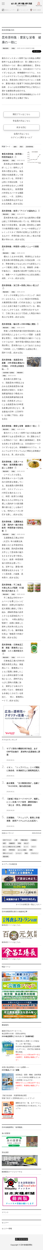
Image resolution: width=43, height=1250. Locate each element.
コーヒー (18, 853)
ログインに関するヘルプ (21, 137)
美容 (21, 146)
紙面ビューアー (10, 10)
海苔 (4, 843)
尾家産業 (5, 856)
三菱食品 (33, 840)
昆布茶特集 (29, 146)
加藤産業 (12, 843)
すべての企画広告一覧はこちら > (28, 904)
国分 (4, 850)
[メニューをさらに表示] (3, 3)
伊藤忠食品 (24, 840)
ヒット (26, 846)
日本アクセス (7, 840)
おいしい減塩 (22, 850)
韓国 (26, 853)
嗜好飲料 (5, 48)
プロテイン (34, 853)
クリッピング (23, 10)
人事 (16, 840)
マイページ (22, 1239)
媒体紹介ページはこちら (11, 925)
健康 (15, 146)
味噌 (31, 850)
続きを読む (21, 127)
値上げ (26, 843)
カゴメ (34, 846)
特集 (13, 48)
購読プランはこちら (21, 114)
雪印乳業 (12, 850)
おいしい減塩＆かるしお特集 (12, 846)
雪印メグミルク (7, 853)
